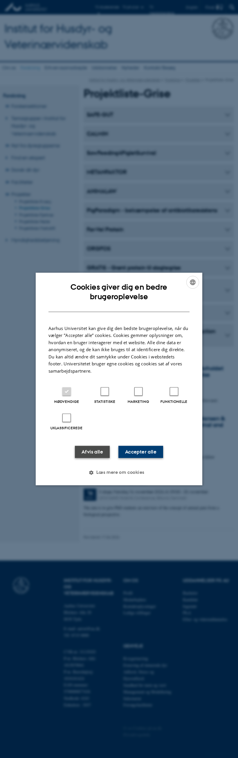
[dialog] (119, 379)
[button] (118, 472)
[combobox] (193, 282)
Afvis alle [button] (92, 452)
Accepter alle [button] (140, 452)
